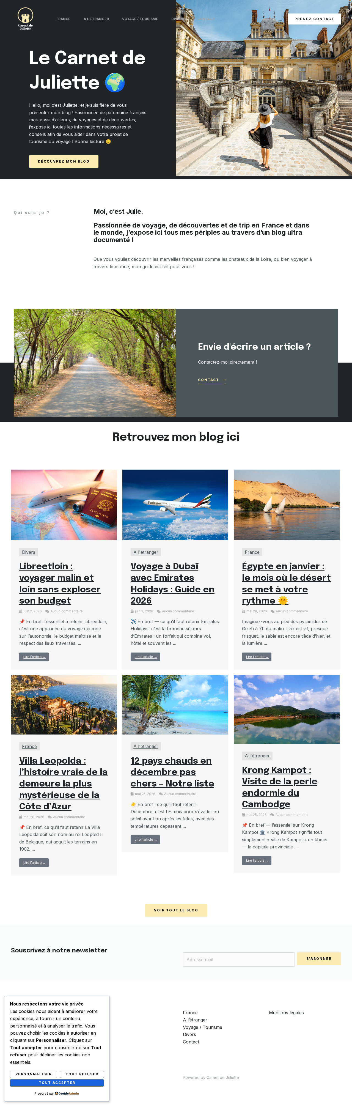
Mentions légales (286, 1012)
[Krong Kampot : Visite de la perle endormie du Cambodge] (287, 709)
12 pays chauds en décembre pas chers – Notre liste (172, 773)
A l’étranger (96, 19)
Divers (177, 19)
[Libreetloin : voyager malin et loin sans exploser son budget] (64, 504)
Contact (206, 19)
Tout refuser (81, 1074)
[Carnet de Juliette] (25, 18)
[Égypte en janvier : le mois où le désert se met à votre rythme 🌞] (287, 504)
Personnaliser (33, 1074)
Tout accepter (57, 1083)
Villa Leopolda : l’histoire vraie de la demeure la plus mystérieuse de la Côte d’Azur (63, 784)
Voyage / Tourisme (140, 19)
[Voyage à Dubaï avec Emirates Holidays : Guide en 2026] (175, 504)
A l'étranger (145, 552)
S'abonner (319, 959)
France (63, 19)
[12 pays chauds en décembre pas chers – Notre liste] (175, 704)
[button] (314, 18)
